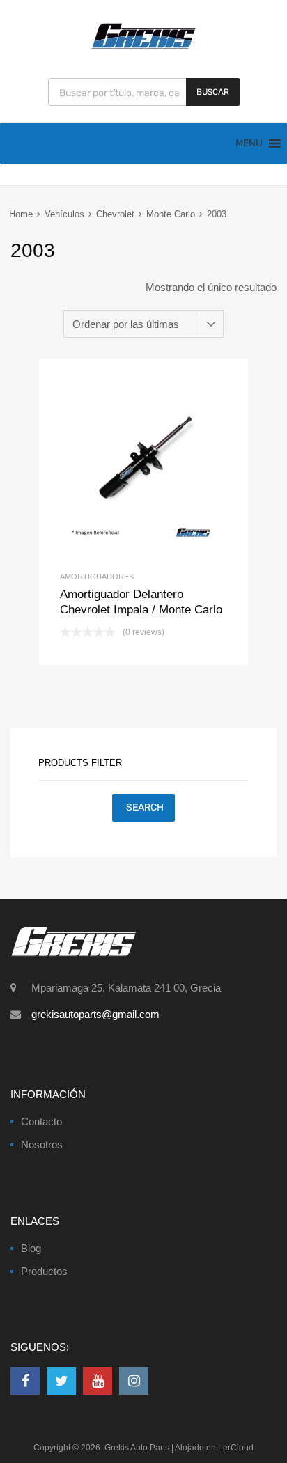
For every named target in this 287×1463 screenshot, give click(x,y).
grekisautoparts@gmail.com (95, 1014)
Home (21, 214)
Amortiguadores (97, 576)
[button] (249, 143)
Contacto (41, 1121)
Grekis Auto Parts (136, 1448)
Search (145, 807)
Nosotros (42, 1144)
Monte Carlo (170, 214)
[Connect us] (25, 1380)
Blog (31, 1248)
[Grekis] (143, 46)
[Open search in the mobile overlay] (144, 92)
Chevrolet (115, 214)
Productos (44, 1271)
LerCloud (236, 1448)
